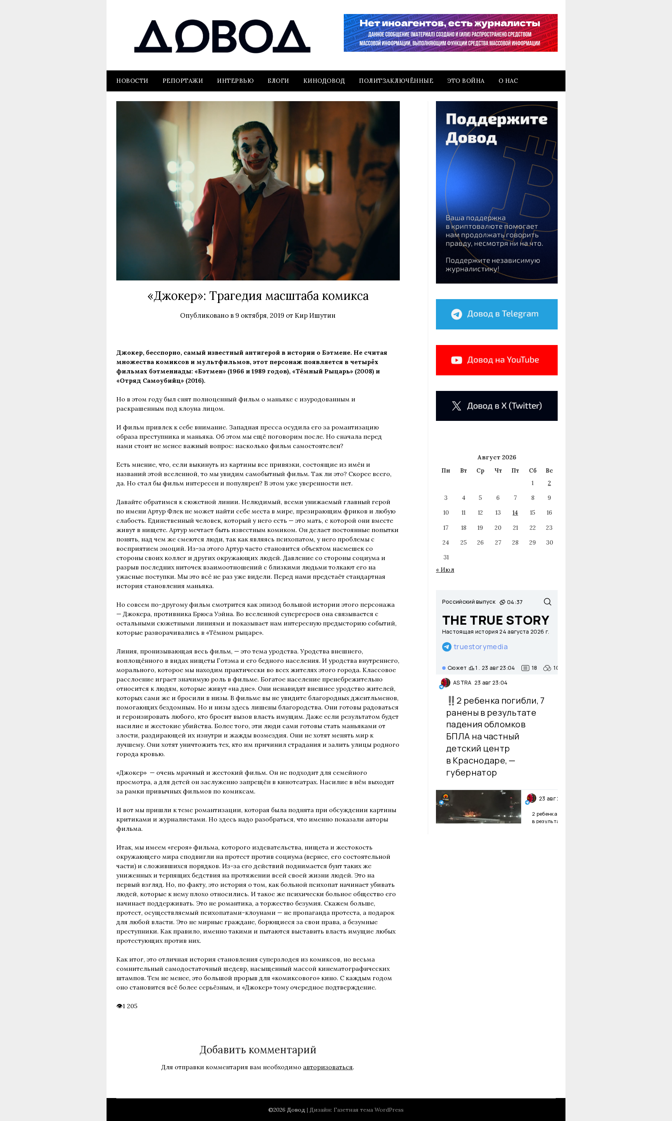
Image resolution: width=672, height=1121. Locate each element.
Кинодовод (324, 80)
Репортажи (183, 80)
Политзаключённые (396, 80)
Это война (466, 80)
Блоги (278, 80)
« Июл (445, 569)
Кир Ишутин (315, 315)
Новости (132, 80)
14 (515, 512)
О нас (508, 80)
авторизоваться (328, 1067)
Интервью (235, 80)
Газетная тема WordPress (369, 1109)
